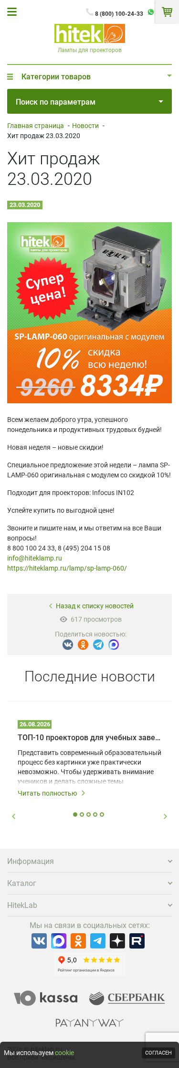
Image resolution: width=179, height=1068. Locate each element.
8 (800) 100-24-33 (119, 14)
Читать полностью (47, 793)
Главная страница (35, 125)
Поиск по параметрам (55, 102)
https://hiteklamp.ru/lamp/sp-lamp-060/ (67, 568)
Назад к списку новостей (95, 606)
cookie (64, 1053)
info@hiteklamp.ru (34, 558)
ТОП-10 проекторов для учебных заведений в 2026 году (89, 737)
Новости (85, 125)
